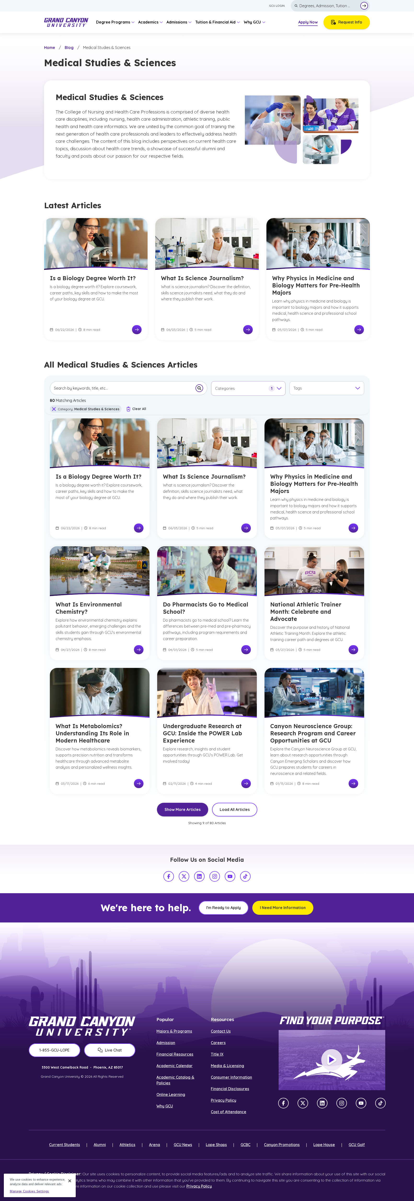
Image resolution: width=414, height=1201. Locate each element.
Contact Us (221, 1031)
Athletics (127, 1144)
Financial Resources (174, 1054)
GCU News (183, 1144)
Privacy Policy (223, 1100)
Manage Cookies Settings (29, 1191)
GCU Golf (357, 1144)
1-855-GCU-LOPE (54, 1050)
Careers (218, 1042)
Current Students (64, 1144)
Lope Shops (216, 1144)
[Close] (69, 1181)
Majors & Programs (174, 1031)
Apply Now (308, 22)
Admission (165, 1042)
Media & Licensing (227, 1065)
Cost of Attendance (228, 1111)
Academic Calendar (174, 1065)
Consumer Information (231, 1077)
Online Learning (170, 1094)
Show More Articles (183, 809)
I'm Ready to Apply (223, 907)
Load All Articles (235, 809)
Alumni (100, 1144)
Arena (154, 1144)
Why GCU (164, 1106)
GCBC (245, 1144)
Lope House (324, 1144)
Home (49, 47)
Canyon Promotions (282, 1144)
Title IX (217, 1054)
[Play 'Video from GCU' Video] (331, 1060)
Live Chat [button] (113, 1050)
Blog (69, 47)
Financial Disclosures (230, 1088)
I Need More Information (283, 907)
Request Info (350, 22)
